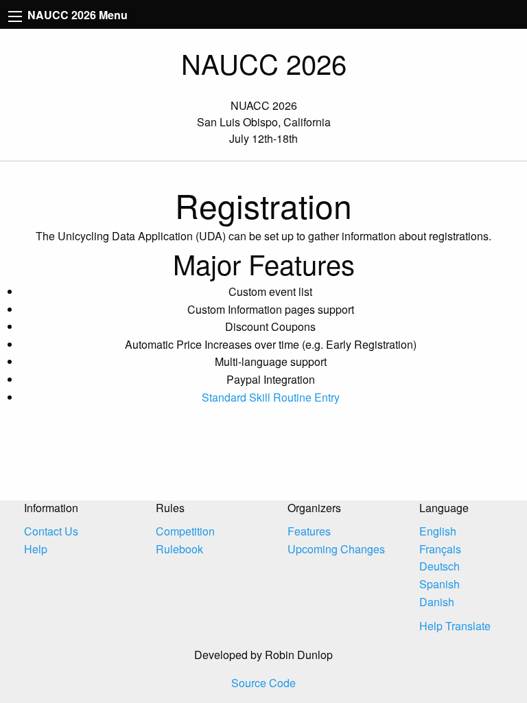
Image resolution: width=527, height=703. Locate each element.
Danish (436, 602)
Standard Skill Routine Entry (271, 397)
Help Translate (455, 626)
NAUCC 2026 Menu (76, 15)
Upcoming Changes (336, 549)
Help (35, 549)
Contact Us (51, 531)
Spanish (439, 584)
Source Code (263, 683)
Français (440, 549)
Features (309, 531)
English (437, 531)
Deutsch (439, 566)
